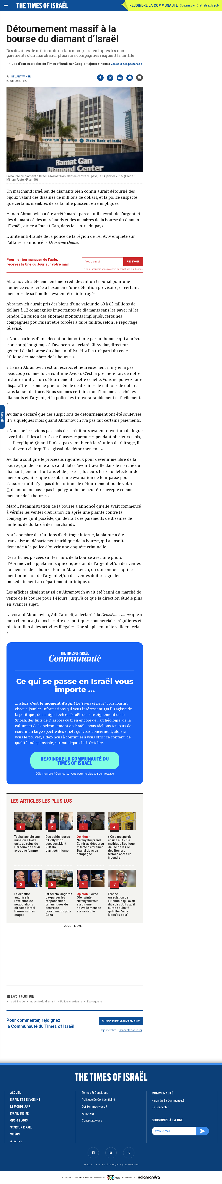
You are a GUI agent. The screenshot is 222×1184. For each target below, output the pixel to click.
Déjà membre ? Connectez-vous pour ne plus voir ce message (75, 773)
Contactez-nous (92, 1120)
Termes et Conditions (95, 1092)
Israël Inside (17, 1001)
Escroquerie (94, 1001)
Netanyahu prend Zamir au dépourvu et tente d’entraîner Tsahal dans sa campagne (90, 845)
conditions (125, 269)
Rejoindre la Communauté (153, 5)
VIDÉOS (15, 1134)
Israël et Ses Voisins (25, 1099)
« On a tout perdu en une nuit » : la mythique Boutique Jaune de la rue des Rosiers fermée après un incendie (121, 847)
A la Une (16, 1141)
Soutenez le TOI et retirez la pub (199, 5)
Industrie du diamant (42, 1001)
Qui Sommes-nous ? (94, 1106)
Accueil (15, 1092)
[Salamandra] (149, 1177)
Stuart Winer (21, 76)
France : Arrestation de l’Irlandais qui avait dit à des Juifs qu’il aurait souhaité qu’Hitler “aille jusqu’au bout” (121, 904)
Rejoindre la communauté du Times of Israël (75, 760)
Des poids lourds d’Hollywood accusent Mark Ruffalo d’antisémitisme (58, 843)
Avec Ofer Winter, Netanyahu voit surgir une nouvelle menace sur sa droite (89, 902)
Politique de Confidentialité (98, 1099)
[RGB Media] (114, 1177)
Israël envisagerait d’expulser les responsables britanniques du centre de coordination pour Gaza (59, 904)
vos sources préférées (126, 64)
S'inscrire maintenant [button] (121, 1021)
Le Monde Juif (20, 1106)
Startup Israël (21, 1127)
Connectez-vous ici (130, 1030)
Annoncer (88, 1113)
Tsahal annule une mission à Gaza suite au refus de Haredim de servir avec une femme (27, 843)
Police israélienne (71, 1001)
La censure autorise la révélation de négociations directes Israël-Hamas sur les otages (25, 904)
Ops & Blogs (19, 1120)
